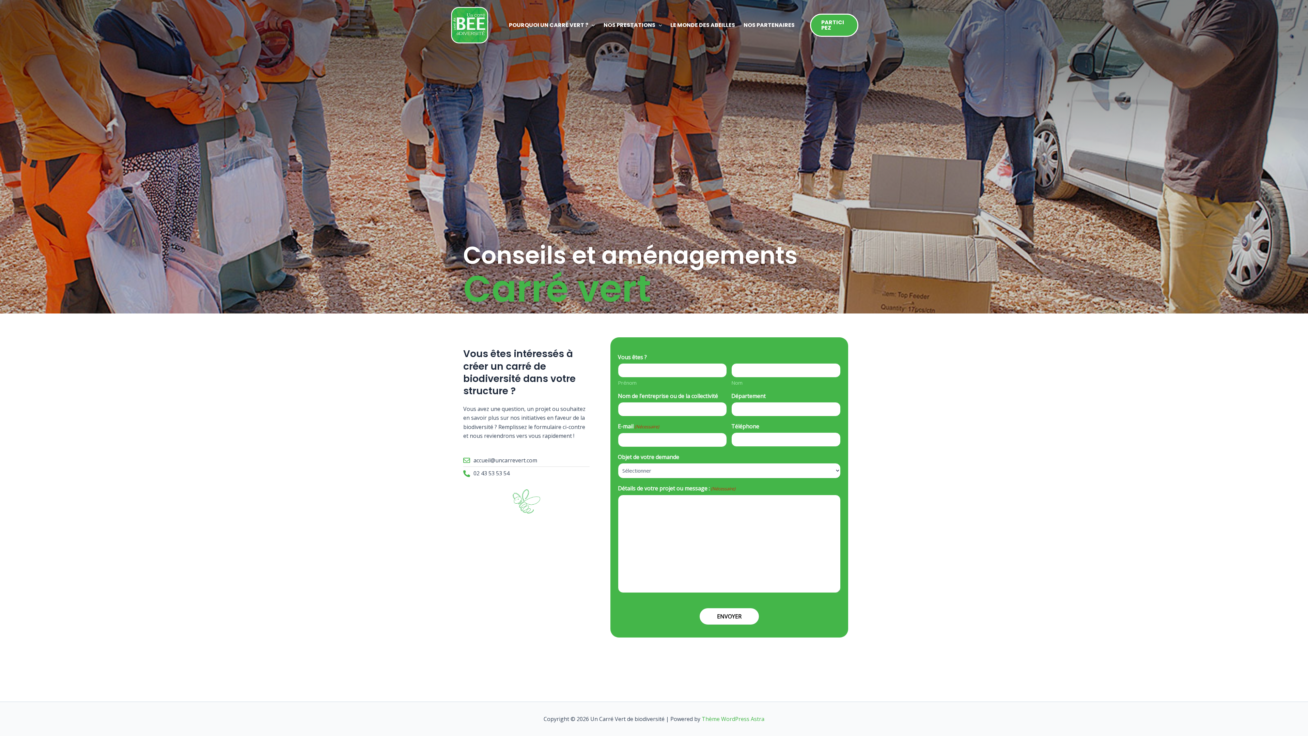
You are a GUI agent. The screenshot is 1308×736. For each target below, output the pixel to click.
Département (748, 396)
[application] (591, 25)
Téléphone (745, 426)
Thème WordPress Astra (733, 719)
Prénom (627, 382)
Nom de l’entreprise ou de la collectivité (668, 396)
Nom (737, 382)
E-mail (638, 426)
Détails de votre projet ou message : (676, 488)
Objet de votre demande (648, 457)
